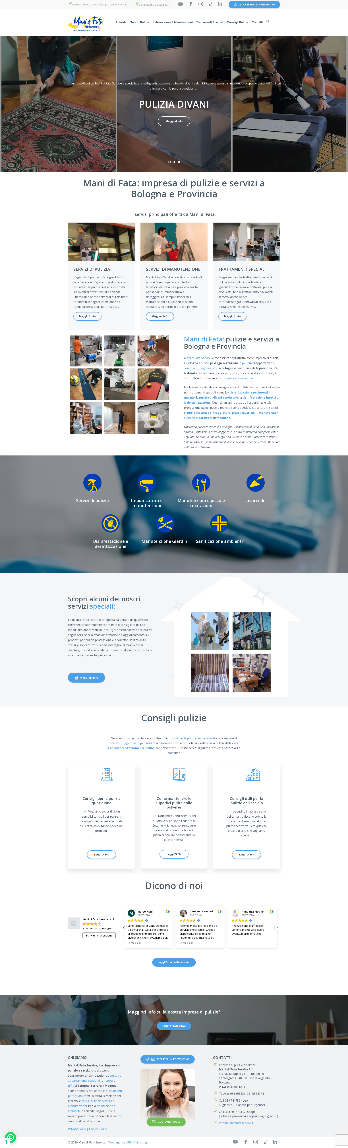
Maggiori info (174, 121)
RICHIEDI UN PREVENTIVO (259, 4)
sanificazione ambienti (241, 378)
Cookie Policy (98, 1129)
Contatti (257, 22)
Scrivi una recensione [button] (99, 935)
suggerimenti (130, 743)
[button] (268, 22)
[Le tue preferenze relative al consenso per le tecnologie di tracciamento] (6, 1141)
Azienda (121, 22)
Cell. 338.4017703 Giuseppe (237, 1112)
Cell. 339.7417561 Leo (233, 1101)
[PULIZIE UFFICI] (252, 673)
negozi (204, 368)
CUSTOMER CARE (169, 1121)
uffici (215, 368)
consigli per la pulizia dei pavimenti (191, 738)
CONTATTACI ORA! (174, 1026)
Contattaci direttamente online (131, 748)
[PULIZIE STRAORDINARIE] (252, 631)
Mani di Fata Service (197, 358)
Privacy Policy (77, 1129)
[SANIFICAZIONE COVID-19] (210, 631)
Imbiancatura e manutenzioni (173, 22)
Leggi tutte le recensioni (174, 962)
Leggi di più (101, 854)
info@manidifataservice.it (236, 1123)
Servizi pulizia (139, 22)
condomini (191, 368)
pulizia (247, 363)
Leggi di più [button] (134, 942)
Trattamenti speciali (209, 22)
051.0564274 (162, 4)
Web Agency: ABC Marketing (127, 1142)
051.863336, (238, 1094)
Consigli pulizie (237, 22)
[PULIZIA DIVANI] (210, 673)
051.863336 (146, 4)
